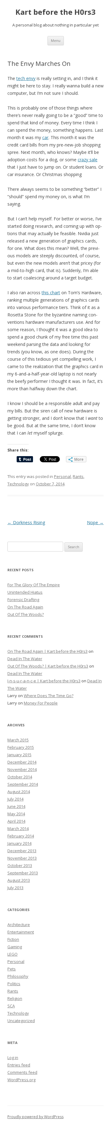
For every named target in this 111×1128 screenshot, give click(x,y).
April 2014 (16, 821)
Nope (95, 522)
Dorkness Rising (26, 522)
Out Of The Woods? (25, 614)
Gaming (14, 946)
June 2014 (16, 806)
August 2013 (18, 880)
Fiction (13, 939)
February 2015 (20, 747)
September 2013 (22, 873)
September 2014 (22, 784)
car (45, 137)
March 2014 (18, 828)
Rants (78, 476)
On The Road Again (25, 607)
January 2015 (19, 754)
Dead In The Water (24, 658)
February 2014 (20, 836)
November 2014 (22, 769)
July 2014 (15, 799)
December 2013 (21, 850)
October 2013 (19, 865)
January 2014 (19, 843)
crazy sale (87, 160)
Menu (55, 40)
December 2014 (21, 762)
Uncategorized (21, 1020)
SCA (11, 1006)
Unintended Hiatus (25, 592)
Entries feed (18, 1065)
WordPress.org (21, 1079)
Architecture (18, 924)
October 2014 (19, 777)
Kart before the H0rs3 (55, 12)
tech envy (25, 78)
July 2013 (15, 887)
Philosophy (17, 976)
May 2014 (16, 814)
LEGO (12, 954)
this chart (51, 292)
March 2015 (18, 740)
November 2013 (22, 858)
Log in (12, 1057)
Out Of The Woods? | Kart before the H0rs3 (47, 666)
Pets (11, 969)
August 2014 (18, 791)
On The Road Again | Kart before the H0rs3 (47, 651)
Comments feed (22, 1072)
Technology (18, 484)
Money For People (41, 703)
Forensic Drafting (23, 599)
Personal (62, 476)
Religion (14, 998)
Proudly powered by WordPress (35, 1116)
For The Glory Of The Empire (33, 585)
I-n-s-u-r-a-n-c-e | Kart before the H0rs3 (43, 681)
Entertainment (20, 932)
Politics (13, 983)
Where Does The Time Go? (48, 695)
